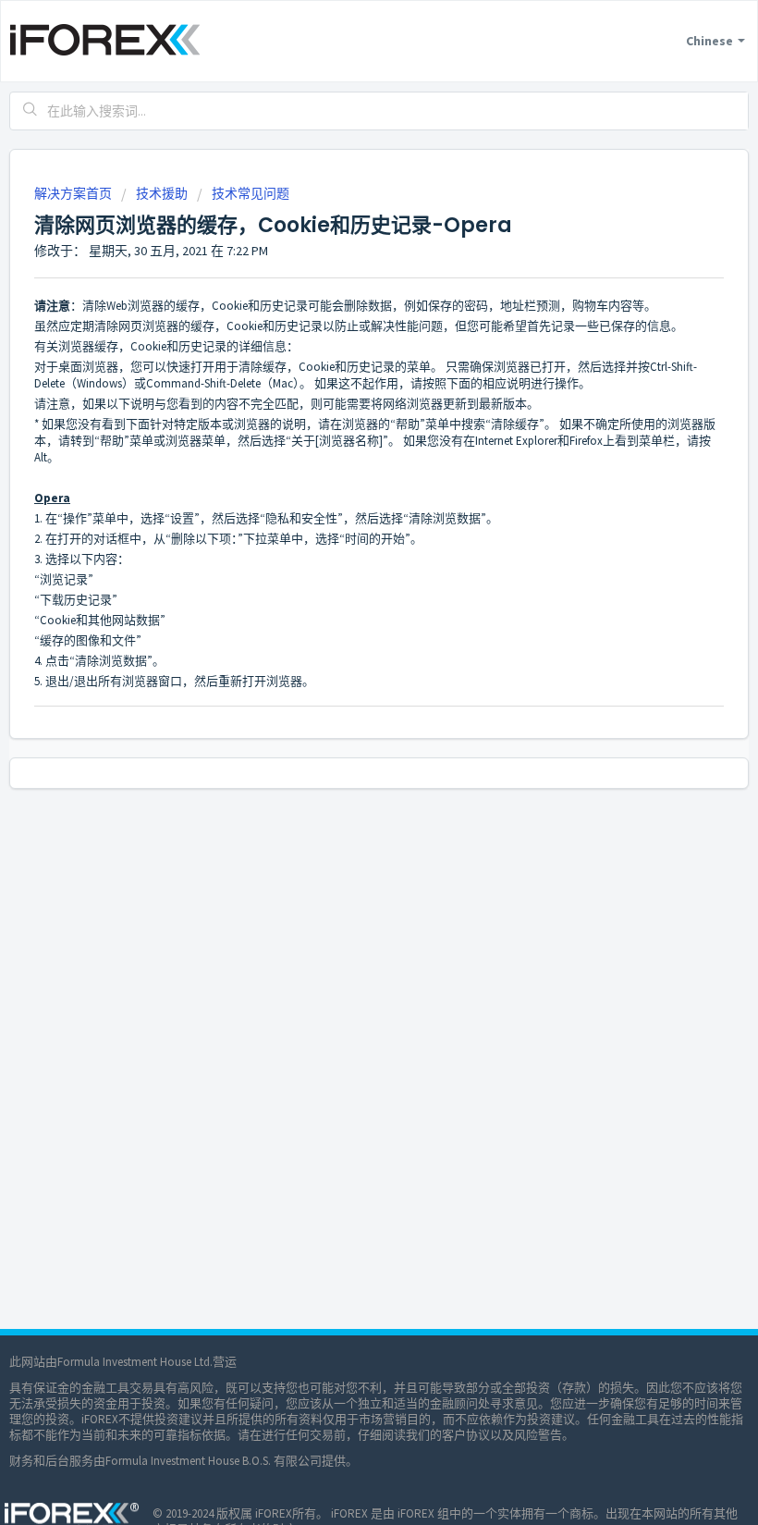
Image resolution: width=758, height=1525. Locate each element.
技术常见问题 (250, 193)
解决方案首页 (74, 193)
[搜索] (30, 110)
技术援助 (162, 193)
